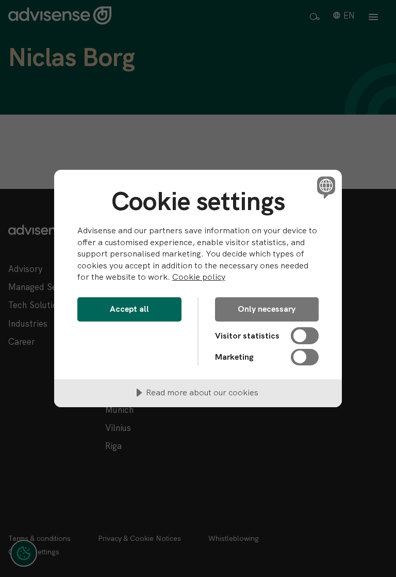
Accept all (129, 308)
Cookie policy (198, 276)
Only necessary (266, 308)
